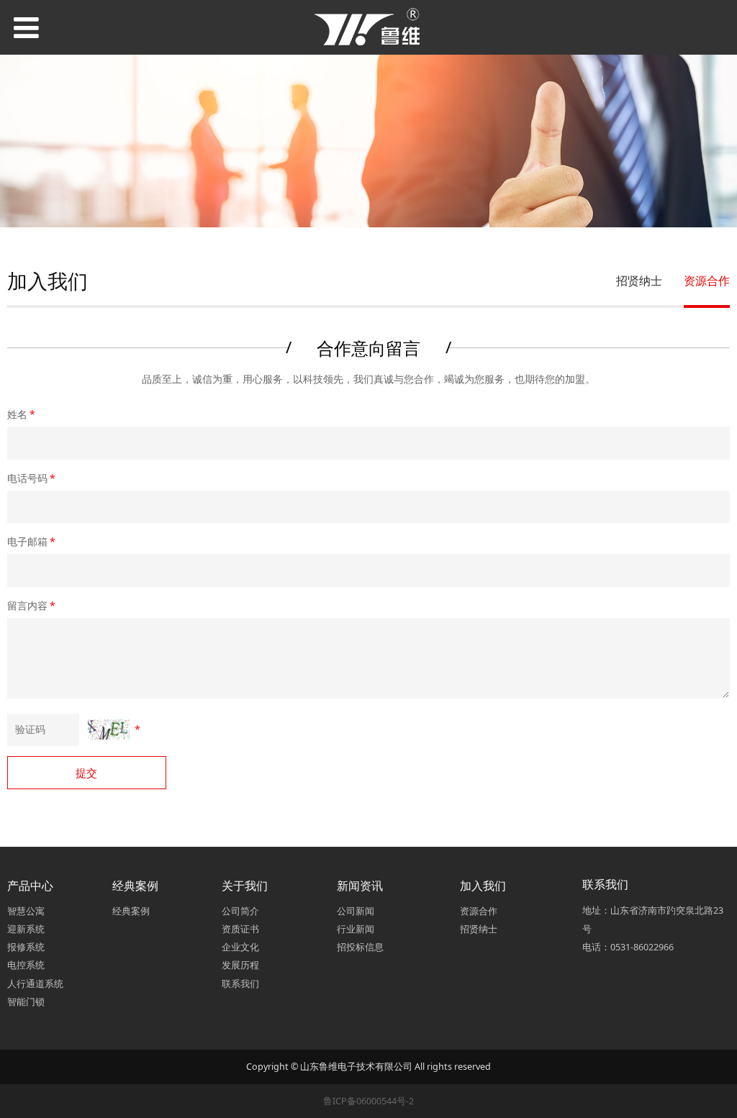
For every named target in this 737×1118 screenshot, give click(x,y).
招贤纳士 (639, 280)
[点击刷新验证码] (109, 729)
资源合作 (707, 280)
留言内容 (31, 605)
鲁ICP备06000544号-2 (368, 1101)
